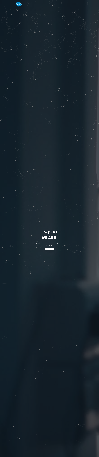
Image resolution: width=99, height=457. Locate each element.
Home (71, 4)
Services (75, 4)
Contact (80, 4)
